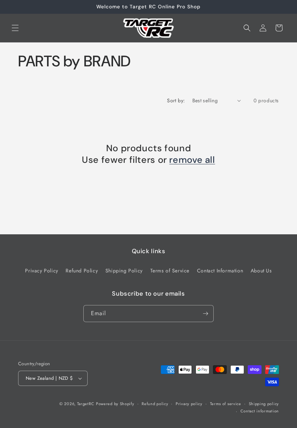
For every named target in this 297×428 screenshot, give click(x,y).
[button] (15, 28)
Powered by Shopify (115, 404)
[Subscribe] (205, 313)
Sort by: (176, 100)
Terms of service (225, 404)
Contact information (259, 411)
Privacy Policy (41, 270)
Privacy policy (189, 404)
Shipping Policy (124, 270)
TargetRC (86, 404)
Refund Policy (82, 270)
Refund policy (155, 404)
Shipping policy (264, 404)
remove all (192, 160)
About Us (261, 270)
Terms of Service (170, 270)
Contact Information (220, 270)
